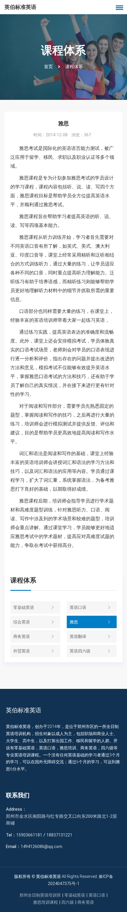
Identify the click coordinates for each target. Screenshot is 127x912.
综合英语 (21, 622)
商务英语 (21, 636)
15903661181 (29, 835)
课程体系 (74, 66)
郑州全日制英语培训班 (40, 895)
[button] (118, 7)
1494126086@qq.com (41, 846)
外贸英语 (21, 651)
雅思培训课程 (45, 902)
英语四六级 (80, 651)
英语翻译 (78, 636)
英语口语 (78, 607)
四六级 (67, 902)
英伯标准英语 (20, 7)
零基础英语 (23, 607)
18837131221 (59, 835)
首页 (48, 66)
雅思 (74, 622)
